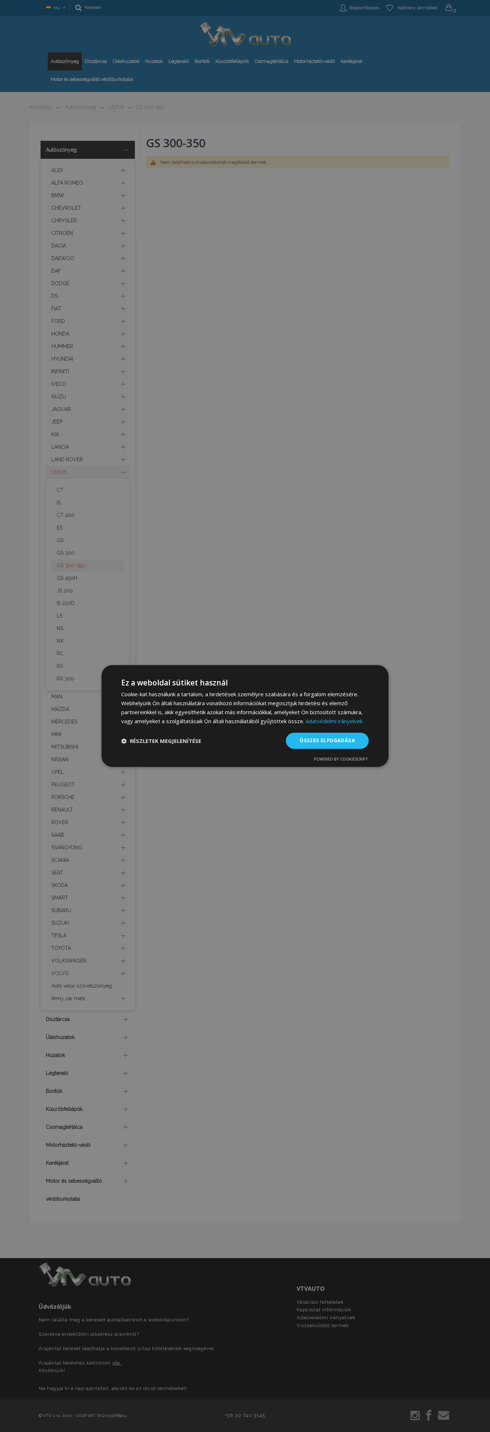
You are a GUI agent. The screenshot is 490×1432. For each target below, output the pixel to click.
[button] (161, 741)
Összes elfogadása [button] (327, 740)
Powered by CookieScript (341, 759)
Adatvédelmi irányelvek (334, 721)
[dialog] (245, 716)
